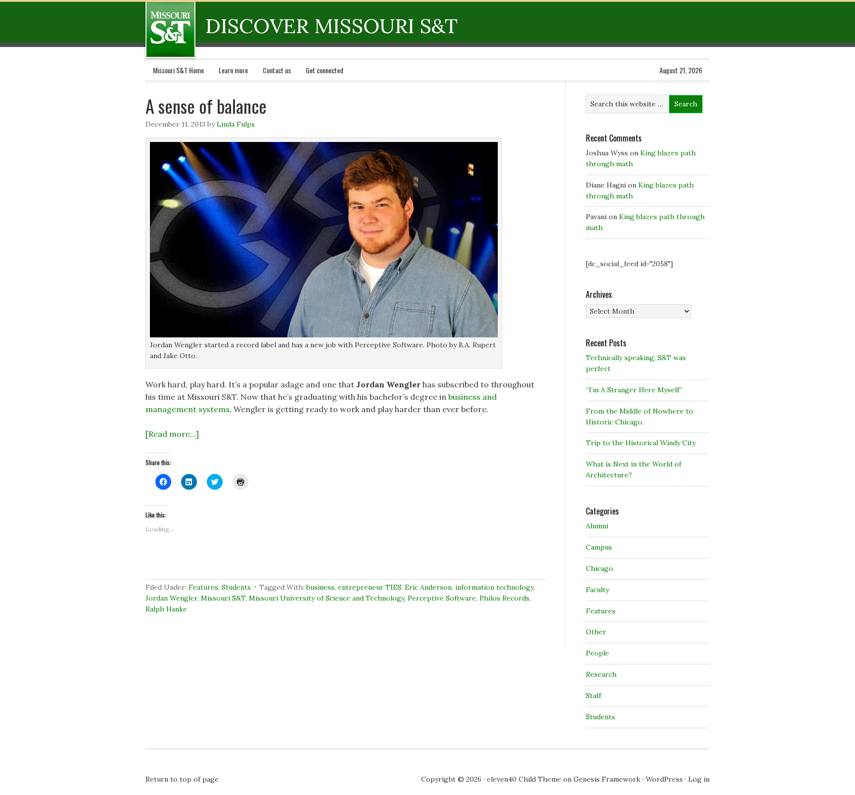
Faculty (597, 589)
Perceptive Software (442, 598)
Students (236, 587)
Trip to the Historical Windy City (641, 442)
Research (601, 674)
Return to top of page (182, 779)
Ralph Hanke (166, 609)
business (320, 587)
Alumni (597, 525)
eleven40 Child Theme (524, 779)
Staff (593, 695)
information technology (494, 587)
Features (203, 587)
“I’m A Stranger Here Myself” (634, 389)
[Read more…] (172, 434)
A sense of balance (206, 106)
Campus (599, 547)
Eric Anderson (428, 587)
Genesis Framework (606, 779)
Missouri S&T (223, 598)
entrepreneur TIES (369, 587)
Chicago (599, 568)
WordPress (664, 779)
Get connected (324, 70)
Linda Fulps (236, 124)
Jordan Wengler (171, 598)
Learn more (233, 70)
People (597, 653)
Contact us (277, 70)
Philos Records (504, 598)
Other (596, 631)
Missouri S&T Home (178, 70)
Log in (699, 779)
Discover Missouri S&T (211, 29)
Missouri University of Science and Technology (326, 598)
